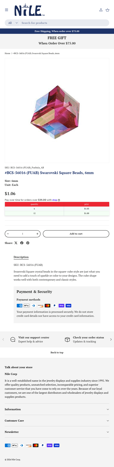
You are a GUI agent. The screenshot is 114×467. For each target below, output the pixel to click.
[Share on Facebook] (22, 243)
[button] (107, 10)
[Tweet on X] (16, 243)
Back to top (57, 352)
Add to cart (76, 233)
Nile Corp (15, 459)
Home (7, 53)
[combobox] (57, 22)
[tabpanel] (57, 272)
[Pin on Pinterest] (28, 243)
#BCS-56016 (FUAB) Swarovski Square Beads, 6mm (36, 53)
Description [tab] (21, 257)
